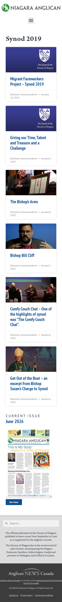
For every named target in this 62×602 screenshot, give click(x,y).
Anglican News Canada (10, 580)
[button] (31, 20)
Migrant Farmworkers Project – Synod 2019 (27, 81)
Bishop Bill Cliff (22, 255)
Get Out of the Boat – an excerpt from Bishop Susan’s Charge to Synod (29, 383)
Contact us (13, 595)
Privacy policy (26, 595)
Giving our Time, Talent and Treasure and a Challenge (28, 143)
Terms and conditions (44, 595)
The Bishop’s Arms (24, 201)
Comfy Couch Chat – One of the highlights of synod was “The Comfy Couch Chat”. (31, 316)
